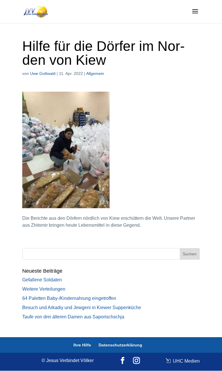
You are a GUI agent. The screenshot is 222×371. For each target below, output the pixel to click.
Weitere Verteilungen (43, 289)
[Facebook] (122, 361)
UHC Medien (186, 361)
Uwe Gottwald (43, 73)
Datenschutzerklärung (120, 345)
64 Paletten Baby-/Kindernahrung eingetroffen (69, 298)
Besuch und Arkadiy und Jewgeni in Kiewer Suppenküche (81, 307)
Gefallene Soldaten (42, 279)
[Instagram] (136, 361)
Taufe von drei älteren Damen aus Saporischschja (73, 316)
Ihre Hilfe (82, 345)
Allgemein (95, 73)
